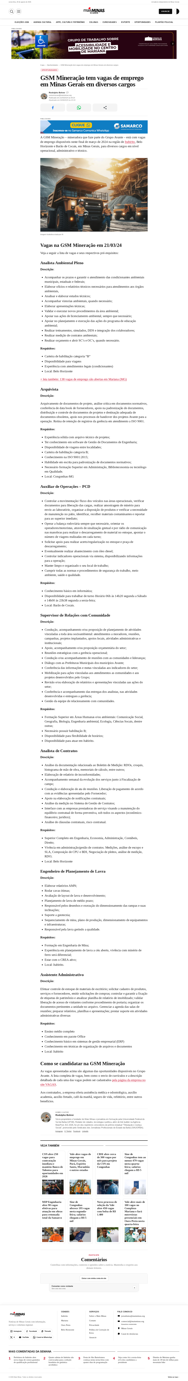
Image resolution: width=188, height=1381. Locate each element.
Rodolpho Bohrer (57, 92)
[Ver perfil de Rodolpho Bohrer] (46, 1117)
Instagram (59, 1131)
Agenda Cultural (42, 22)
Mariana (64, 1320)
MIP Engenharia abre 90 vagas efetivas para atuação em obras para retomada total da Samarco (52, 1209)
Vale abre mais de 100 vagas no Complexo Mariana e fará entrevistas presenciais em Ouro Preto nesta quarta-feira (135, 1213)
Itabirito (130, 142)
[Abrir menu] (19, 11)
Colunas (93, 22)
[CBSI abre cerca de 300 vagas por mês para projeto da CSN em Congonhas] (107, 1187)
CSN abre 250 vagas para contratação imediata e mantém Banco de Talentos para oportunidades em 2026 (52, 1165)
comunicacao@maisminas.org (60, 95)
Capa (42, 65)
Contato (92, 1320)
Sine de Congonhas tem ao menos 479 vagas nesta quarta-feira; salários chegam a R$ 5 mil (135, 1164)
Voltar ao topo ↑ (173, 1377)
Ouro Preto (65, 1325)
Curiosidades (110, 22)
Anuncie (92, 1337)
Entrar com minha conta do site (94, 1278)
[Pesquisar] (11, 11)
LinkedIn (85, 1131)
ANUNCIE (165, 11)
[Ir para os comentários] (67, 92)
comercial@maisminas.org (132, 1321)
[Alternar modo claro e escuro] (176, 11)
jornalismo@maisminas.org (131, 1316)
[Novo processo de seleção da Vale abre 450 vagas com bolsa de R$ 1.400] (107, 1234)
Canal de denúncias (129, 1334)
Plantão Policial (164, 22)
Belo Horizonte (67, 1330)
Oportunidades (142, 22)
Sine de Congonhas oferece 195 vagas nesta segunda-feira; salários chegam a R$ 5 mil (80, 1211)
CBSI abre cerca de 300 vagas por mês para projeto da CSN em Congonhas (107, 1160)
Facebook (76, 1131)
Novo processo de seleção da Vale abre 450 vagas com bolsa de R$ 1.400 (107, 1208)
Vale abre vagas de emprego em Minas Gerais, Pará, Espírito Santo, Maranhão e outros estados (80, 1162)
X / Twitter (68, 1131)
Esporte (125, 22)
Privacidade (94, 1325)
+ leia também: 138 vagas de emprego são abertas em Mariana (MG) (83, 379)
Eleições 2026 (22, 22)
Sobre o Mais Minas (97, 1316)
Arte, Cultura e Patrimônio (70, 22)
